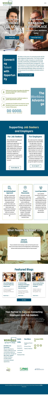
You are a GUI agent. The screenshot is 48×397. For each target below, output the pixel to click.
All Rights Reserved (17, 385)
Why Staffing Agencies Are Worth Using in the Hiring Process (8, 284)
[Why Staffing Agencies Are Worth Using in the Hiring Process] (9, 276)
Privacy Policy (26, 385)
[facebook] (35, 345)
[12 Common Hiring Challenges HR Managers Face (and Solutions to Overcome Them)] (24, 276)
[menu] (45, 3)
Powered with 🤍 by (39, 385)
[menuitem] (21, 346)
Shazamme (24, 386)
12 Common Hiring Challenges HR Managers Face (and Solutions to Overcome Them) (23, 285)
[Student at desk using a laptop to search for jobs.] (39, 276)
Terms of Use (31, 385)
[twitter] (38, 345)
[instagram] (41, 345)
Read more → (6, 295)
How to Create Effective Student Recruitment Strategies (38, 284)
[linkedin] (35, 348)
